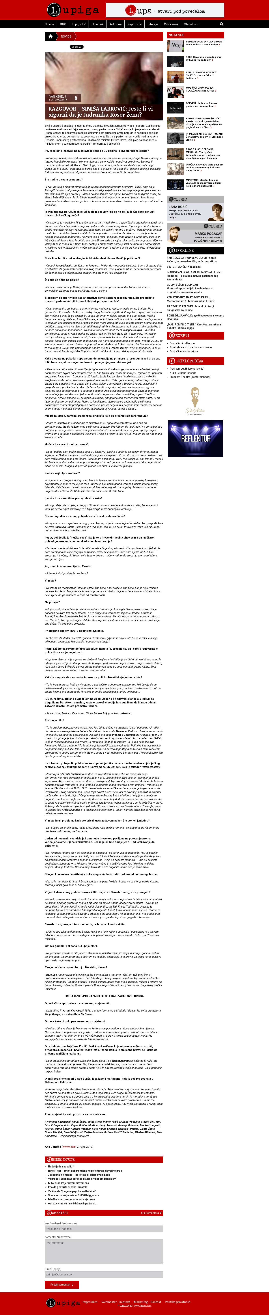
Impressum (90, 1302)
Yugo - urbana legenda (183, 372)
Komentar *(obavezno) (58, 1237)
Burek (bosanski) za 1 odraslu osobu (191, 347)
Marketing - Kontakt (147, 1302)
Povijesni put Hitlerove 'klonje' (187, 368)
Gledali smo (192, 24)
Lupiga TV (79, 24)
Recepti (179, 335)
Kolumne (115, 24)
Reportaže (134, 24)
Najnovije (176, 35)
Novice (49, 24)
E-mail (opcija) (53, 1269)
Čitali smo (171, 24)
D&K (63, 24)
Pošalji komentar (61, 1284)
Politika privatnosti (178, 1302)
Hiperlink (97, 24)
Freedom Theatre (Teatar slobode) (190, 376)
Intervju (152, 24)
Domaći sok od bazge (182, 343)
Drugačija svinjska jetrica (184, 351)
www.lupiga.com (142, 1305)
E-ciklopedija (186, 361)
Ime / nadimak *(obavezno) (61, 1223)
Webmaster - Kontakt (116, 1302)
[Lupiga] (73, 9)
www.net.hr (69, 1146)
